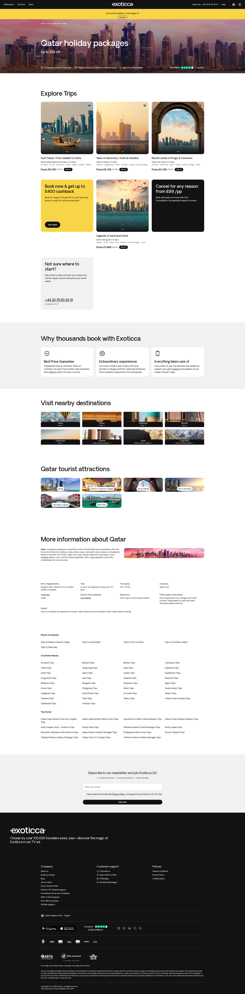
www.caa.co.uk (65, 978)
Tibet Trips (87, 698)
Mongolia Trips (89, 683)
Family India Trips (90, 727)
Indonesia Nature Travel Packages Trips (142, 727)
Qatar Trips (129, 688)
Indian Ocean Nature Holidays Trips (181, 719)
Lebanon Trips (130, 678)
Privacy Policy (118, 794)
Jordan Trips (129, 673)
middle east (56, 23)
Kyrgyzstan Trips (48, 678)
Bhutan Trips (129, 663)
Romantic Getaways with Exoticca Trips (59, 732)
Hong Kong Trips (89, 668)
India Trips (128, 668)
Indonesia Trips (172, 668)
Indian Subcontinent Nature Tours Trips (100, 719)
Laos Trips (86, 678)
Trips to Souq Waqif (91, 642)
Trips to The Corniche (133, 642)
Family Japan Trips (173, 727)
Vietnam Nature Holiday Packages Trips (142, 737)
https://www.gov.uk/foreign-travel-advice (74, 965)
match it (53, 372)
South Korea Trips (90, 693)
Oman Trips (46, 688)
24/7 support (173, 369)
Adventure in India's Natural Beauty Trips (143, 719)
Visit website (85, 598)
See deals (122, 16)
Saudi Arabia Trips (173, 688)
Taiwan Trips (170, 693)
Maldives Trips (47, 683)
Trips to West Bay (49, 647)
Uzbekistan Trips (48, 703)
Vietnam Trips (88, 703)
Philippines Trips (89, 688)
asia (48, 23)
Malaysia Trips (171, 678)
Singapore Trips (48, 693)
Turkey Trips (129, 698)
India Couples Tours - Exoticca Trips (57, 727)
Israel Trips (46, 673)
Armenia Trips (47, 663)
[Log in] (240, 4)
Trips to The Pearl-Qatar (176, 642)
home (43, 23)
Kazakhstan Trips (173, 673)
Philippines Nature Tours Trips (137, 732)
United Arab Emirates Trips (177, 698)
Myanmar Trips (131, 683)
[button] (122, 802)
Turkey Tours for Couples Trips (96, 737)
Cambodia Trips (172, 663)
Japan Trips (87, 673)
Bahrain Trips (88, 663)
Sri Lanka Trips (130, 693)
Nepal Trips (170, 683)
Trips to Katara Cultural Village (55, 642)
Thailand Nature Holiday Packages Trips (59, 737)
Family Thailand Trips (175, 732)
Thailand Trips (47, 698)
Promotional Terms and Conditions (55, 893)
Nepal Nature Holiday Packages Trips (99, 732)
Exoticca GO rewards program (53, 890)
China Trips (46, 668)
